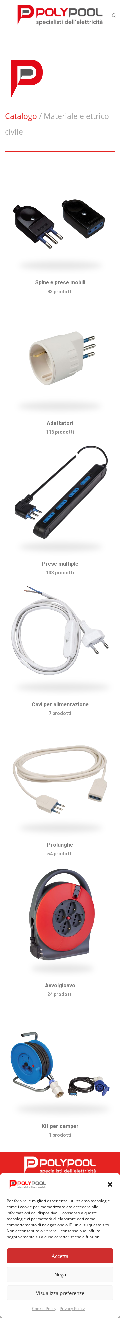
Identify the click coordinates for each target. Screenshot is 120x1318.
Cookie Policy (44, 1308)
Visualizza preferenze (60, 1293)
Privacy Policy (72, 1308)
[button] (110, 1184)
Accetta (60, 1256)
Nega (60, 1274)
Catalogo (21, 116)
